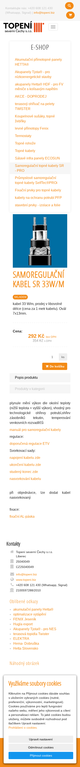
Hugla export (23, 624)
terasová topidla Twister (31, 634)
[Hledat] (69, 5)
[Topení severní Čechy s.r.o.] (23, 26)
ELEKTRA (21, 638)
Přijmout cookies (41, 755)
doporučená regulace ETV (29, 443)
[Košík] (70, 15)
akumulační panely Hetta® (33, 609)
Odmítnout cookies (41, 747)
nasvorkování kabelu (25, 479)
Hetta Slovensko (25, 648)
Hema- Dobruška (26, 643)
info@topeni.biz (44, 12)
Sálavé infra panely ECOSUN (37, 158)
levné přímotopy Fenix (31, 128)
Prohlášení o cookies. (23, 727)
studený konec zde (24, 472)
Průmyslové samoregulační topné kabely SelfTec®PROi (36, 180)
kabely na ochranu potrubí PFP (38, 197)
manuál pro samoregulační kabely (35, 430)
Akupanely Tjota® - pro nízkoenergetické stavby (33, 74)
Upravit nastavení (41, 739)
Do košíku (56, 366)
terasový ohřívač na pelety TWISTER (34, 106)
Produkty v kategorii (30, 389)
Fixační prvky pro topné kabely (38, 190)
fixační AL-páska (22, 516)
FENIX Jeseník (24, 619)
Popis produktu (26, 377)
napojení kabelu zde (25, 457)
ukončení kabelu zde (25, 465)
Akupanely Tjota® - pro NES (34, 629)
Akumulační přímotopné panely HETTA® (38, 62)
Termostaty (23, 136)
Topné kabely (25, 151)
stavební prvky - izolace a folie (37, 205)
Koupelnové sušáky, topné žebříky (35, 118)
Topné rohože (25, 143)
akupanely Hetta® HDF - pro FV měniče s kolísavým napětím (39, 86)
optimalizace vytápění (29, 614)
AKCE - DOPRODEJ (31, 96)
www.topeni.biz (26, 579)
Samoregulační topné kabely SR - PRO (39, 168)
